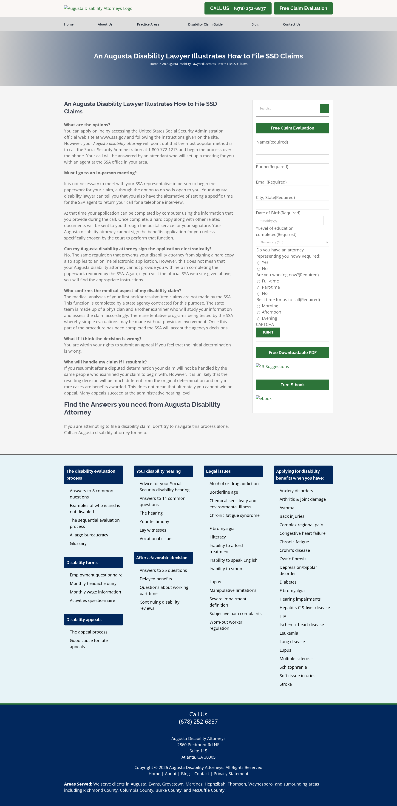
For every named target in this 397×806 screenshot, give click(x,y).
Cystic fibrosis (293, 558)
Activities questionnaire (92, 600)
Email (271, 182)
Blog (185, 773)
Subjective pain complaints (236, 613)
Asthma (287, 507)
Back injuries (292, 516)
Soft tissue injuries (297, 675)
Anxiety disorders (296, 490)
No (265, 268)
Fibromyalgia (222, 528)
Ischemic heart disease (302, 624)
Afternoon (271, 312)
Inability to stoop (226, 568)
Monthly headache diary (93, 583)
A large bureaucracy (89, 535)
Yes (265, 262)
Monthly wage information (95, 592)
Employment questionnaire (96, 575)
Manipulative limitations (233, 590)
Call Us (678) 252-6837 (198, 717)
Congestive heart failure (303, 533)
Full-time (270, 281)
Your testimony (154, 521)
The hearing (151, 513)
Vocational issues (156, 538)
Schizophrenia (293, 667)
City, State (275, 197)
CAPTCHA (265, 324)
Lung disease (292, 641)
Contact (201, 773)
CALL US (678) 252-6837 (238, 8)
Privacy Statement (231, 773)
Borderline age (224, 492)
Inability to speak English (234, 560)
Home (154, 773)
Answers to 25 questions (163, 570)
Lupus (215, 581)
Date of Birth (278, 213)
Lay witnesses (153, 530)
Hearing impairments (300, 599)
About (170, 773)
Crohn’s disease (295, 550)
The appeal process (89, 632)
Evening (269, 318)
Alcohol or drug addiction (234, 483)
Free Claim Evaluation (303, 8)
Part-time (271, 287)
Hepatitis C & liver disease (305, 607)
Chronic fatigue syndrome (235, 515)
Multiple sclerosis (297, 658)
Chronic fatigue (294, 541)
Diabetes (288, 582)
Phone (272, 166)
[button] (326, 24)
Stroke (286, 684)
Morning (270, 305)
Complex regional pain (301, 524)
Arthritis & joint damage (303, 499)
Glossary (78, 543)
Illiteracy (218, 537)
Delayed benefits (156, 578)
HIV (283, 616)
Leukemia (289, 633)
